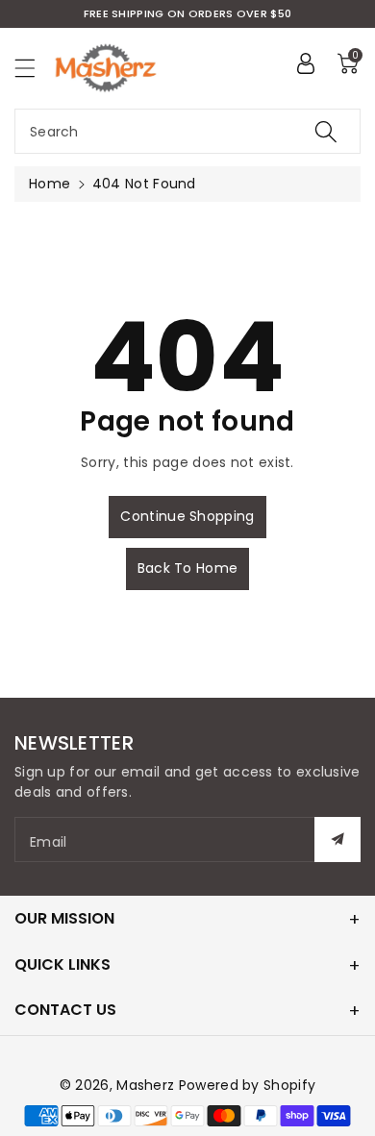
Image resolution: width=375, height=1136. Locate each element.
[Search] (326, 131)
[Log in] (306, 63)
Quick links (62, 964)
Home (49, 183)
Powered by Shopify (247, 1085)
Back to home (188, 568)
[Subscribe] (337, 839)
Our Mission (64, 918)
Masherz (145, 1085)
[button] (33, 68)
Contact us (65, 1010)
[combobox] (187, 131)
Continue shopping (187, 516)
